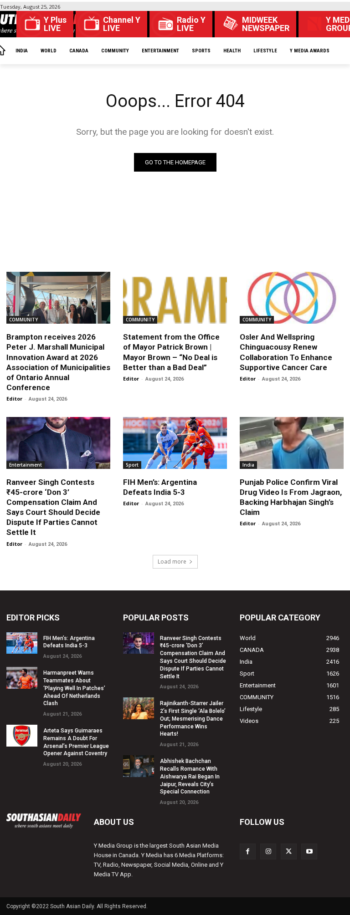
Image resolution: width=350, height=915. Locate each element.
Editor (14, 398)
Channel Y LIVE (121, 24)
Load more (172, 561)
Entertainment (25, 465)
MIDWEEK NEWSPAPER (265, 24)
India (248, 465)
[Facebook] (248, 851)
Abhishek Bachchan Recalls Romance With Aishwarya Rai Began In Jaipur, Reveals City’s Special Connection (190, 776)
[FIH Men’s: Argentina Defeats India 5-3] (175, 443)
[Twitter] (289, 851)
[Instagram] (268, 851)
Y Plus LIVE (55, 24)
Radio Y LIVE (191, 24)
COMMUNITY (23, 319)
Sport (132, 465)
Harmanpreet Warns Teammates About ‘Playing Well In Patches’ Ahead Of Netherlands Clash (74, 688)
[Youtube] (309, 851)
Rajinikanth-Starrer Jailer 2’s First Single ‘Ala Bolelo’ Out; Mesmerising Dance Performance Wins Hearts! (193, 718)
